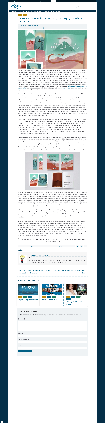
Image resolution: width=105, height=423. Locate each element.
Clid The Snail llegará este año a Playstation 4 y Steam (71, 272)
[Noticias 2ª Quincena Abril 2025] (52, 289)
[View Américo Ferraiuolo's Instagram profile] (29, 260)
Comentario (22, 319)
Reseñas (25, 14)
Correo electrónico (24, 339)
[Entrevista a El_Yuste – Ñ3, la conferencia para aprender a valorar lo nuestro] (76, 289)
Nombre (21, 333)
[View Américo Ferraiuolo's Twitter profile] (29, 257)
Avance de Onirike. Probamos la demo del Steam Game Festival (28, 300)
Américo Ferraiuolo (39, 255)
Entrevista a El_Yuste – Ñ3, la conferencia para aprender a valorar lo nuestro (75, 302)
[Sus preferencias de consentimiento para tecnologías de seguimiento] (2, 422)
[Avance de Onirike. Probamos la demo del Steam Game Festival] (28, 289)
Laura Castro (67, 88)
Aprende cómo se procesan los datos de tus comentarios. (43, 352)
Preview (30, 296)
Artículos (25, 296)
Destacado (20, 14)
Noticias (49, 296)
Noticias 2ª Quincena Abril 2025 (50, 299)
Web (19, 345)
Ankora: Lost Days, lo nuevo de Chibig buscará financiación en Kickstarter (34, 272)
